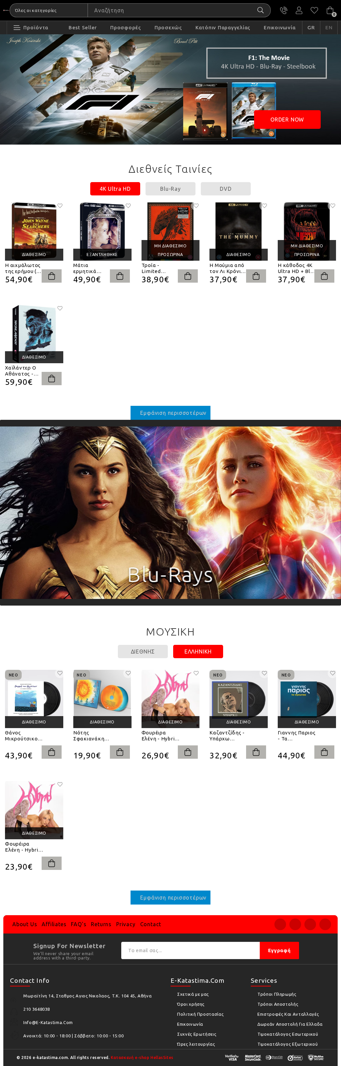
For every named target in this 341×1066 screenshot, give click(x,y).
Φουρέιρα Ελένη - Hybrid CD (23, 847)
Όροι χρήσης (190, 1004)
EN (329, 27)
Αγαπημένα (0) (314, 10)
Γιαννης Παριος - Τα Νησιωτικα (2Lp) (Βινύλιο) (297, 736)
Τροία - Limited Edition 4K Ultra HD (155, 268)
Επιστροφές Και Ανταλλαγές (288, 1014)
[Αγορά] (52, 276)
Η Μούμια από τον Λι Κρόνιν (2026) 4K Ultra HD (227, 268)
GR (311, 27)
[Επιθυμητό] (60, 206)
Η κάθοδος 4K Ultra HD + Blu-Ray (296, 268)
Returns (101, 924)
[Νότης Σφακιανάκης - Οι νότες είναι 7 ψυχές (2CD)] (102, 699)
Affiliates (54, 924)
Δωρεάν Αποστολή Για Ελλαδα (290, 1024)
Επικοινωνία (190, 1024)
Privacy (126, 924)
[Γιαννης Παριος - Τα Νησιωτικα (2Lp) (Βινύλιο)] (307, 699)
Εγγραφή (279, 950)
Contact (151, 924)
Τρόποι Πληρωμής (276, 994)
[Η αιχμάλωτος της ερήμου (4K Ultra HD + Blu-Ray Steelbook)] (34, 231)
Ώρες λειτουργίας (196, 1044)
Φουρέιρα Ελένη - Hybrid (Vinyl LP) (160, 736)
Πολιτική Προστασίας (200, 1014)
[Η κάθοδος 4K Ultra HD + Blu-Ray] (307, 231)
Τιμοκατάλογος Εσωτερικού (287, 1034)
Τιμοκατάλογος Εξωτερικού (287, 1044)
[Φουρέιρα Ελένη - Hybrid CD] (34, 810)
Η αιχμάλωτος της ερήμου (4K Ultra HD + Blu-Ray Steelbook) (24, 268)
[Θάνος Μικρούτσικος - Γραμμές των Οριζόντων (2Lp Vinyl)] (34, 699)
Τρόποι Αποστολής (277, 1004)
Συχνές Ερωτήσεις (196, 1034)
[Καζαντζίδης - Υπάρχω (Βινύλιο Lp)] (238, 699)
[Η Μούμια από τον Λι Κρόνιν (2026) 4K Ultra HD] (238, 231)
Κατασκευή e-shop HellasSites (142, 1057)
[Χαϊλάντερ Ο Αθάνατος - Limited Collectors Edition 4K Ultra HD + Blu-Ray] (34, 334)
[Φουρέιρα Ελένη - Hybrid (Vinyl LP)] (171, 699)
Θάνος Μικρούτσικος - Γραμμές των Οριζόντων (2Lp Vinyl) (23, 736)
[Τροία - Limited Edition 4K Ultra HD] (171, 231)
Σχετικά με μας (193, 994)
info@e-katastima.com (48, 1022)
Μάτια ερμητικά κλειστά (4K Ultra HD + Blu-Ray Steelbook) (92, 268)
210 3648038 (283, 10)
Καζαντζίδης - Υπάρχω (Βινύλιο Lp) (227, 736)
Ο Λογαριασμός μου (299, 10)
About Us (24, 924)
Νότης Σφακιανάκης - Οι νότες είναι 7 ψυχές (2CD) (92, 736)
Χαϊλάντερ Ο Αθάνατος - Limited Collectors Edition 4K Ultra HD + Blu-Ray (24, 371)
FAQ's (78, 924)
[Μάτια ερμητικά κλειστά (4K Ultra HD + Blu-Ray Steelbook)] (102, 231)
